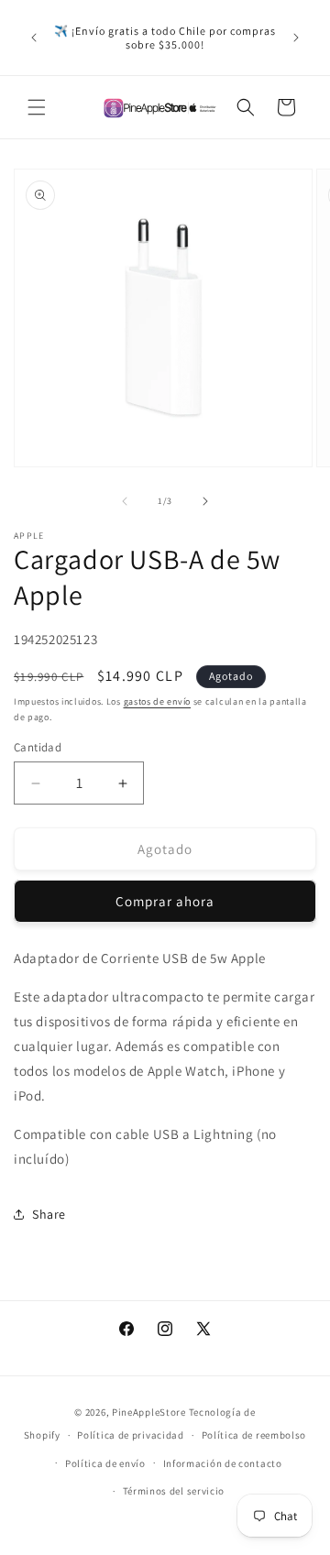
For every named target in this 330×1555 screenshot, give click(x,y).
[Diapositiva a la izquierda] (124, 501)
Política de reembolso (254, 1435)
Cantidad (37, 747)
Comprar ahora (165, 901)
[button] (36, 107)
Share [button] (49, 1214)
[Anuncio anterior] (34, 37)
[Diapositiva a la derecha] (205, 501)
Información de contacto (222, 1463)
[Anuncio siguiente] (296, 37)
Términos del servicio (174, 1490)
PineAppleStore (150, 1412)
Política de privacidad (130, 1435)
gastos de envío (158, 701)
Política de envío (105, 1463)
